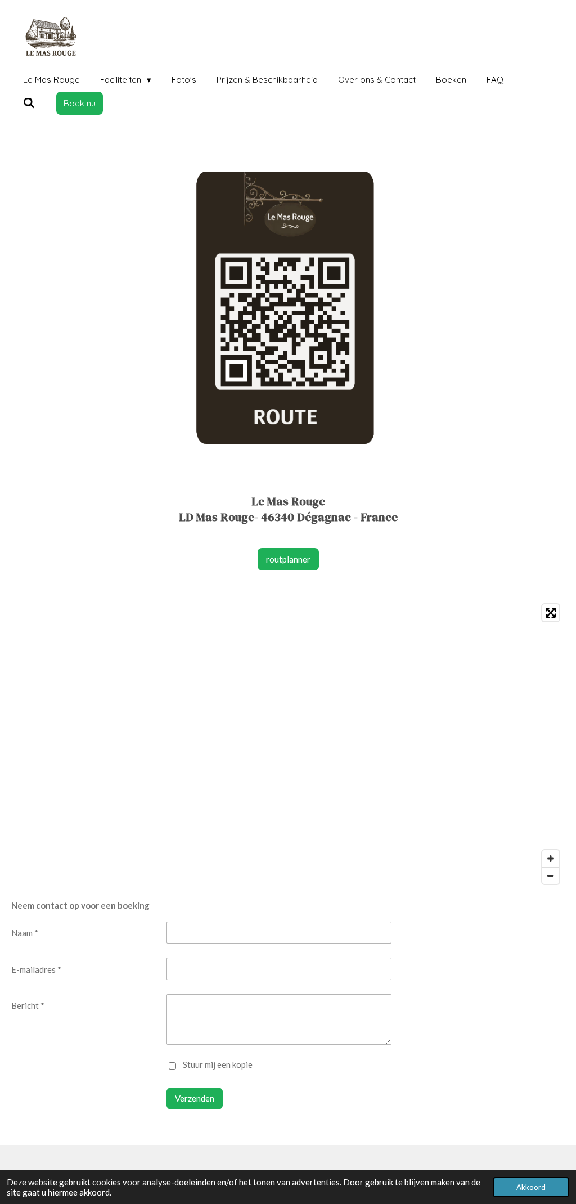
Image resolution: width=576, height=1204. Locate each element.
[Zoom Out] (550, 875)
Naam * (24, 933)
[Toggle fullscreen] (550, 612)
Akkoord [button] (531, 1187)
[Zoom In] (550, 858)
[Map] (288, 744)
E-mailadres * (36, 969)
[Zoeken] (29, 103)
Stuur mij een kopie (218, 1065)
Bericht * (27, 1005)
